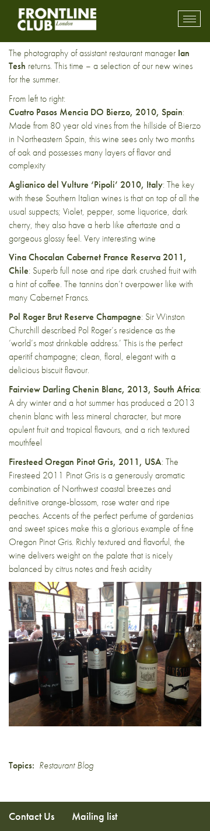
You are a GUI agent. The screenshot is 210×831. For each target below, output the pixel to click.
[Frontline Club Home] (56, 19)
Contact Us (31, 816)
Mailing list (94, 816)
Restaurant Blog (66, 765)
